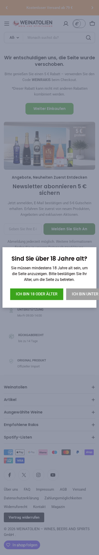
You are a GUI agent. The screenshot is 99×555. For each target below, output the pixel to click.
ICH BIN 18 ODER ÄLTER (36, 294)
